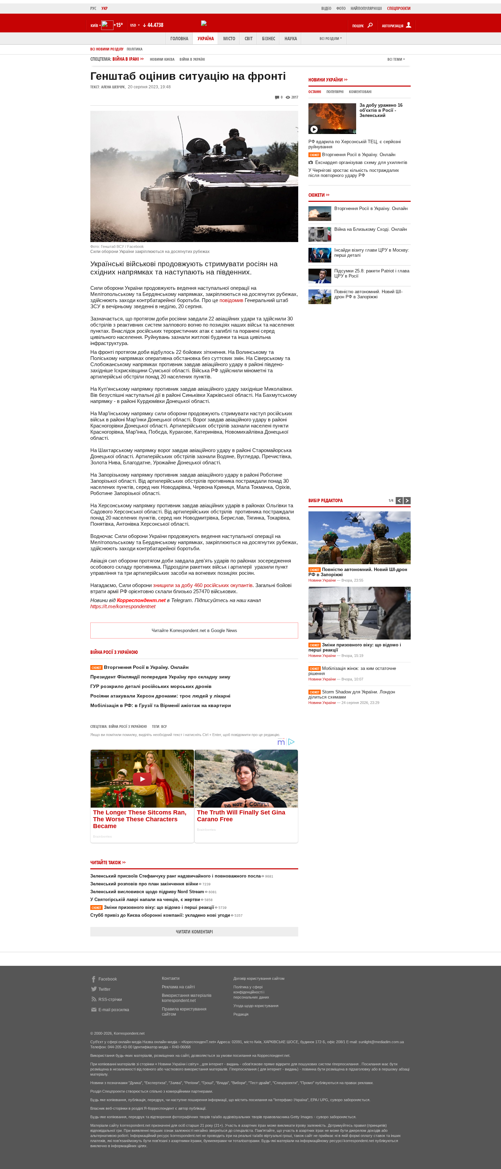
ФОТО (341, 8)
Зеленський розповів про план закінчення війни (150, 883)
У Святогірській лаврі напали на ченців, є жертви (151, 899)
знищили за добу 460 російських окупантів (203, 585)
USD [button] (133, 25)
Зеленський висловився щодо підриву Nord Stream (153, 891)
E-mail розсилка (113, 1009)
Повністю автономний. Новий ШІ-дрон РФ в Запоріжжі (368, 294)
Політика (134, 48)
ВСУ (164, 726)
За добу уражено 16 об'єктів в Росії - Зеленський (381, 110)
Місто (229, 38)
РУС (93, 8)
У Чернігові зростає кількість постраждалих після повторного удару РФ (353, 173)
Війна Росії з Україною (128, 726)
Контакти (171, 978)
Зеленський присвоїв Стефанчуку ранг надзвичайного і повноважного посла (181, 876)
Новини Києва (162, 59)
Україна (206, 38)
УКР (105, 8)
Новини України (325, 79)
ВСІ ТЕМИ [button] (395, 59)
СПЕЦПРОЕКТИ (399, 8)
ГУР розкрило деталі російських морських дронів (151, 686)
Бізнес (268, 38)
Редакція (240, 1014)
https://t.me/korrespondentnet (122, 606)
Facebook (107, 979)
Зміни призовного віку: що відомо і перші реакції (159, 907)
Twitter (104, 989)
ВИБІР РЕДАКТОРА (325, 500)
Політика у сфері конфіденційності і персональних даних (251, 992)
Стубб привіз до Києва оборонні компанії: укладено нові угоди (166, 915)
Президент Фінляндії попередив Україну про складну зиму (160, 676)
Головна (179, 38)
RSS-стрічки (110, 999)
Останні (314, 91)
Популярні (335, 91)
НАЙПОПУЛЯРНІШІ (366, 8)
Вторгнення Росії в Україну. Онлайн (140, 667)
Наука (291, 38)
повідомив (231, 300)
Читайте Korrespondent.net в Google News (194, 630)
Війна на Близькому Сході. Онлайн (370, 229)
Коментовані (360, 91)
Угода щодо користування (255, 1006)
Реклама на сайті (178, 987)
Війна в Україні (192, 59)
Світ (249, 38)
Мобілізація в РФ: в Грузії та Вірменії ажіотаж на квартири (160, 705)
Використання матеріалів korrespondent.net (186, 998)
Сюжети (316, 195)
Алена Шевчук (113, 86)
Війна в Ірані (158, 59)
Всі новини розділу (106, 48)
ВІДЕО (326, 8)
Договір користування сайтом (259, 978)
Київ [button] (94, 25)
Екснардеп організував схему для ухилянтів (361, 162)
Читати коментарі (194, 931)
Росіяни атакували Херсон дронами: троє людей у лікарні (160, 696)
